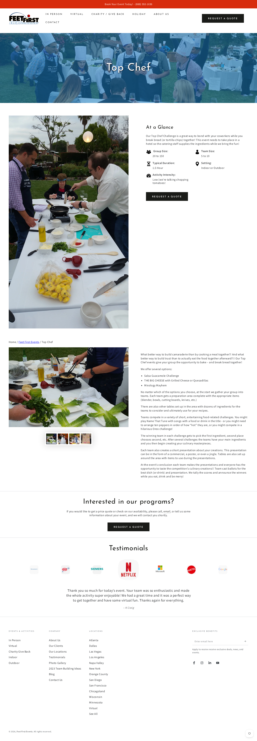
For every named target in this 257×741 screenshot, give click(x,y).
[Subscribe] (246, 641)
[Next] (244, 569)
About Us (54, 640)
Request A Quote (167, 197)
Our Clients (56, 646)
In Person (15, 640)
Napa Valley (96, 663)
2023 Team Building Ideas (65, 668)
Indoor (13, 657)
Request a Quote (223, 18)
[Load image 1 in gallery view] (51, 439)
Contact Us (56, 680)
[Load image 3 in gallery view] (74, 439)
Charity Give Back (19, 651)
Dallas (93, 646)
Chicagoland (97, 691)
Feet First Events (29, 342)
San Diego (95, 680)
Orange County (98, 674)
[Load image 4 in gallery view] (86, 439)
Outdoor (14, 663)
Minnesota (95, 702)
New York (95, 668)
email (166, 511)
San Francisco (98, 685)
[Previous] (12, 569)
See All (93, 714)
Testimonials (57, 657)
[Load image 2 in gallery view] (63, 439)
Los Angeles (96, 657)
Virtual (13, 646)
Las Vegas (95, 651)
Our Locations (58, 651)
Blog (52, 674)
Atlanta (93, 640)
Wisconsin (95, 697)
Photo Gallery (57, 663)
